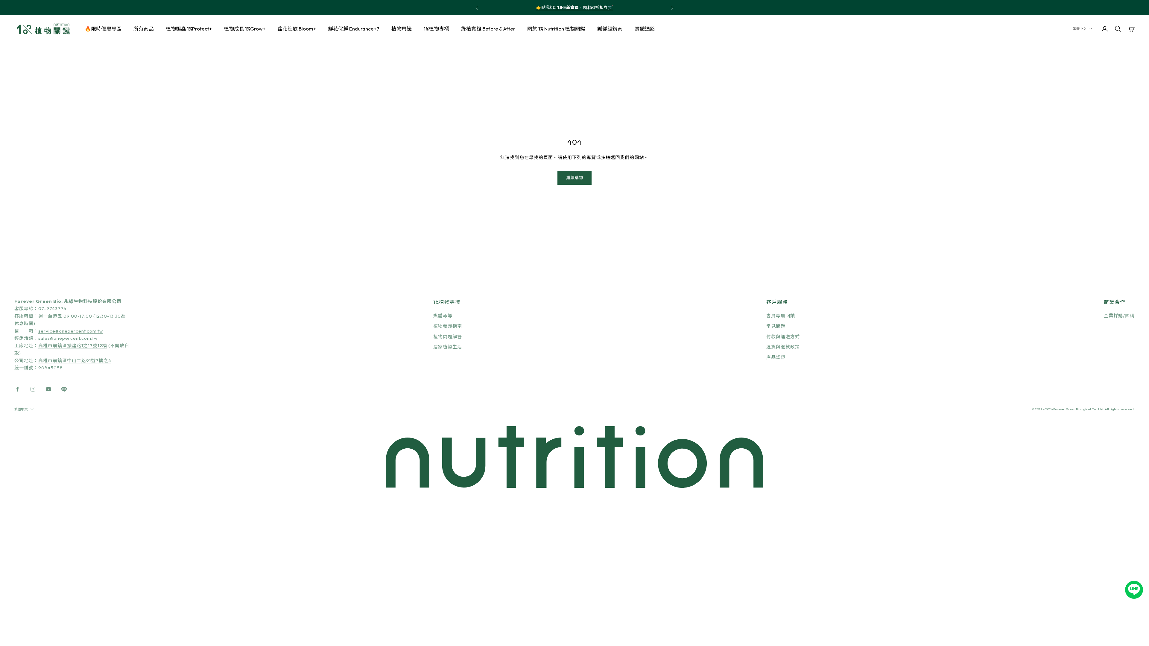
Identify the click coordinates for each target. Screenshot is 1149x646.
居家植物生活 (447, 347)
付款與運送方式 (783, 336)
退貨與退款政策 (783, 347)
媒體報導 (442, 316)
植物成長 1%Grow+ (244, 28)
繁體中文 (1079, 29)
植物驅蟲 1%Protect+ (189, 28)
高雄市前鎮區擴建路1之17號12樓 (72, 345)
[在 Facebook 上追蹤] (17, 389)
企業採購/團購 (1119, 316)
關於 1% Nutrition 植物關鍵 (556, 28)
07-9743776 (52, 308)
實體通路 (645, 28)
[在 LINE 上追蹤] (64, 389)
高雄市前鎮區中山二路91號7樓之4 (74, 360)
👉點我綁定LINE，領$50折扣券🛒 (574, 7)
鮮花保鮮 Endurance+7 (353, 28)
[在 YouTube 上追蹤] (48, 389)
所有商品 (143, 28)
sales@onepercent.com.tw (68, 338)
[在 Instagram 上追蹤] (33, 389)
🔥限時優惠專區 (103, 28)
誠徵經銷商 (610, 28)
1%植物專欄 (436, 28)
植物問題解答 (447, 336)
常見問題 (775, 326)
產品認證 (775, 357)
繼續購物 (574, 177)
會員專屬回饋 (780, 316)
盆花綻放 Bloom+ (296, 28)
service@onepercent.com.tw (70, 331)
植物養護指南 (447, 326)
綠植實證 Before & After (488, 28)
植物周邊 (401, 28)
